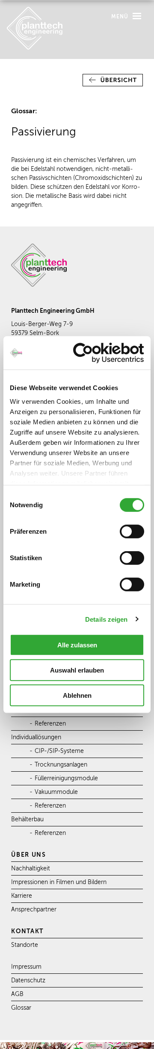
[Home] (34, 47)
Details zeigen (106, 619)
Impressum (26, 967)
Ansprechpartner (33, 909)
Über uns (28, 854)
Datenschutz (28, 980)
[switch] (132, 531)
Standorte (24, 945)
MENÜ (121, 17)
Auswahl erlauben (77, 670)
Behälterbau (27, 819)
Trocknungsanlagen (61, 764)
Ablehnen (77, 695)
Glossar (21, 1008)
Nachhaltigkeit (30, 868)
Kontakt (27, 931)
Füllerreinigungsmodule (66, 778)
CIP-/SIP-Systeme (59, 751)
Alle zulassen (77, 645)
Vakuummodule (56, 792)
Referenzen (50, 723)
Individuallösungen (36, 737)
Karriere (21, 896)
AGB (17, 994)
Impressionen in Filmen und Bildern (59, 882)
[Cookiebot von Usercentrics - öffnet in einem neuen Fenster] (108, 352)
